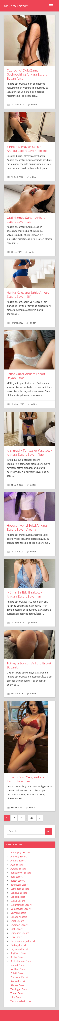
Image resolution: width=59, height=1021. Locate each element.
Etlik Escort (16, 937)
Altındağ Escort (18, 856)
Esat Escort (16, 929)
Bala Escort (16, 876)
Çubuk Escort (17, 900)
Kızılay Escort (17, 957)
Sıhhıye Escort (18, 985)
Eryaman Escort (18, 925)
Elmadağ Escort (18, 916)
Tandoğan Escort (19, 989)
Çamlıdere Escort (19, 888)
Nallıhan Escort (18, 969)
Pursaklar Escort (19, 977)
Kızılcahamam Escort (21, 961)
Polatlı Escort (17, 973)
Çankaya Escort (18, 892)
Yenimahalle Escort (20, 1001)
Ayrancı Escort (18, 868)
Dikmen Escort (18, 912)
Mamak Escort (18, 965)
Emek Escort (17, 920)
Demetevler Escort (20, 908)
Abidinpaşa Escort (20, 852)
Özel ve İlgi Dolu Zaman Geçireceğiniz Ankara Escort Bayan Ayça (27, 74)
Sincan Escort (17, 981)
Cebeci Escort (17, 896)
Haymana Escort (19, 949)
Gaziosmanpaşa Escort (22, 941)
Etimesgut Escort (19, 933)
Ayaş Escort (16, 864)
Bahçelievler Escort (20, 872)
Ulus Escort (16, 997)
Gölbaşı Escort (18, 945)
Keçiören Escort (18, 953)
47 (32, 818)
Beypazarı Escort (19, 884)
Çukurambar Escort (21, 904)
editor (34, 104)
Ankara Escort (16, 6)
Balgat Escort (17, 880)
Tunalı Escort (17, 993)
